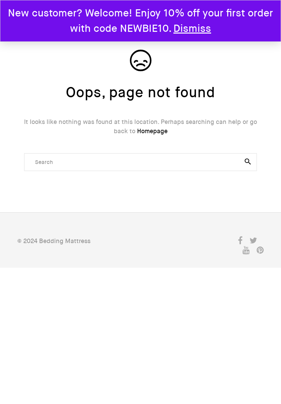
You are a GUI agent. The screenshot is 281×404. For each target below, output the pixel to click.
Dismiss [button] (192, 28)
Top (257, 350)
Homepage (152, 131)
